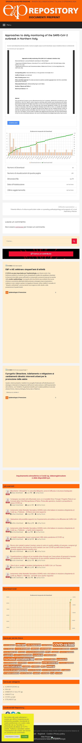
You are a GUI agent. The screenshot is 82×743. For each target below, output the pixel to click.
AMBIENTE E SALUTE (12, 692)
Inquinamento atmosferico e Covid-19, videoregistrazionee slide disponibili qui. (41, 477)
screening (26, 666)
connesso (19, 227)
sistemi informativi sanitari (51, 670)
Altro (6, 689)
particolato (22, 663)
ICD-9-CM (74, 649)
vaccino (58, 673)
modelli (8, 655)
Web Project (46, 737)
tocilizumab (45, 673)
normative (38, 659)
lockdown (55, 652)
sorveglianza (66, 670)
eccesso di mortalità (22, 649)
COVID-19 (63, 644)
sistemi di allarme (34, 670)
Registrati (41, 734)
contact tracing (47, 645)
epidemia (35, 649)
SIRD (43, 666)
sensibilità (35, 666)
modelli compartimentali (23, 655)
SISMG (51, 666)
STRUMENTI (9, 699)
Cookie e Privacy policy (56, 734)
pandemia (62, 659)
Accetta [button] (24, 736)
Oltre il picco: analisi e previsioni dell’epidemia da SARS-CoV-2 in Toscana (35, 565)
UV (52, 673)
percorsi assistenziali (34, 663)
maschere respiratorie (67, 652)
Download (13, 123)
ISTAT (48, 652)
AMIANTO (8, 694)
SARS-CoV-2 (12, 666)
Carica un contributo (42, 254)
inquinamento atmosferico (35, 652)
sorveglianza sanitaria (11, 673)
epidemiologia (45, 649)
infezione (21, 652)
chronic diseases (9, 645)
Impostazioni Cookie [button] (12, 736)
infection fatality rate (10, 652)
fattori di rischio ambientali (61, 649)
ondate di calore (50, 659)
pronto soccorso (50, 663)
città (20, 644)
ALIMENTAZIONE (11, 687)
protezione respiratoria (66, 663)
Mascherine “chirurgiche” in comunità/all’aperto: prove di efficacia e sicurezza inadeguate (41, 491)
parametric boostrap (10, 663)
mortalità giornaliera (19, 658)
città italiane (33, 645)
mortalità (38, 655)
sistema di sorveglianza (15, 670)
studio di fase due (26, 673)
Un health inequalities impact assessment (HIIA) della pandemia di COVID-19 (37, 537)
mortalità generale (50, 655)
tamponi (36, 673)
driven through (9, 649)
